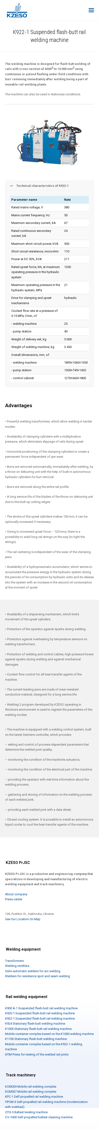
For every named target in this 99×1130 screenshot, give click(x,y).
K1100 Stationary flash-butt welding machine (36, 1039)
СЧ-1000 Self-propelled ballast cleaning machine (39, 1117)
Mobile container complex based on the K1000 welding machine (49, 1034)
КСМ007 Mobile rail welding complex (30, 1091)
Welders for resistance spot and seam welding (37, 976)
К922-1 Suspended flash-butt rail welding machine (40, 1018)
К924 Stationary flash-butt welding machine (35, 1023)
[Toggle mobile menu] (91, 10)
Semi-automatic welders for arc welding (32, 971)
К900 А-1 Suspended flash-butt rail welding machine (41, 1008)
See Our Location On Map (22, 919)
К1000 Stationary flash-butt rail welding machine (38, 1029)
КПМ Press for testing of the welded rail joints (36, 1054)
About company (16, 894)
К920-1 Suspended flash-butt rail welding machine (40, 1013)
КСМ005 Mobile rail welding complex (30, 1086)
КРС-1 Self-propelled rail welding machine (34, 1096)
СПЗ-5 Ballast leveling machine (26, 1112)
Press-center (13, 899)
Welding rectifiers (17, 966)
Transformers (14, 961)
